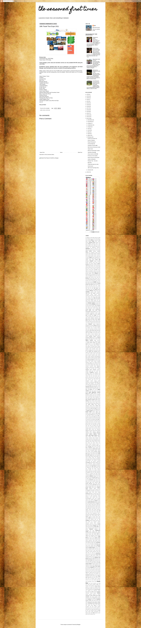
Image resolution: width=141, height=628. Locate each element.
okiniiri (91, 471)
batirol (90, 264)
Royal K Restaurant (92, 142)
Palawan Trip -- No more (93, 160)
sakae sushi (98, 516)
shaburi (91, 525)
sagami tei (91, 516)
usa (92, 591)
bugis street (92, 283)
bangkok (91, 260)
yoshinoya (97, 609)
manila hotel (91, 439)
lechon (98, 420)
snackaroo (98, 532)
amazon (87, 242)
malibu (89, 435)
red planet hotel (95, 508)
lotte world (98, 425)
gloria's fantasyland (89, 350)
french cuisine (92, 342)
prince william (90, 499)
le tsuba (95, 420)
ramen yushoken (92, 505)
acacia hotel (95, 238)
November (90, 121)
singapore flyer (97, 529)
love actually (90, 426)
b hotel (97, 254)
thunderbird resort (89, 574)
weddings (89, 599)
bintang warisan (88, 273)
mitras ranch (94, 455)
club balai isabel (95, 306)
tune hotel (87, 584)
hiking (91, 367)
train (99, 579)
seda (90, 524)
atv (89, 252)
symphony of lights (89, 555)
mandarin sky (97, 437)
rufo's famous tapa (95, 515)
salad (89, 518)
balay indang (91, 259)
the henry (94, 571)
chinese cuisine (91, 303)
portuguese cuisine (96, 495)
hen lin (94, 363)
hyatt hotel (96, 382)
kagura (99, 398)
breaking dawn (88, 280)
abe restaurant (88, 238)
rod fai (95, 511)
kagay (96, 398)
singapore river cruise (90, 530)
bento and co (88, 268)
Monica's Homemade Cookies (94, 150)
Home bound (90, 166)
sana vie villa (97, 519)
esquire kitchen (97, 335)
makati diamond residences (94, 431)
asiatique (94, 251)
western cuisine (88, 600)
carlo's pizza (91, 295)
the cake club (91, 568)
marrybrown (94, 445)
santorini (91, 520)
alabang (89, 241)
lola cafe (89, 425)
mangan (87, 439)
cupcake (87, 316)
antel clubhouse (88, 246)
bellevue (90, 267)
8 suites (91, 237)
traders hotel (96, 579)
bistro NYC (90, 274)
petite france (94, 487)
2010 (88, 172)
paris (90, 482)
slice (90, 532)
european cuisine (92, 336)
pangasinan (91, 479)
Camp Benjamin (96, 81)
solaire (87, 535)
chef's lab (98, 299)
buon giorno (91, 284)
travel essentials (88, 581)
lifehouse (87, 424)
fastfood (98, 337)
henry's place (88, 364)
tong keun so (88, 578)
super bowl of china (91, 550)
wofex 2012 (95, 604)
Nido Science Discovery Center (94, 147)
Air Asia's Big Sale (91, 143)
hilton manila (94, 367)
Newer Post (42, 152)
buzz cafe (95, 285)
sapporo (94, 520)
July (89, 128)
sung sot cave (97, 547)
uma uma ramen (95, 588)
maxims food (98, 447)
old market (94, 471)
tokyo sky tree (92, 577)
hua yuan (98, 379)
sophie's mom (88, 536)
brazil (88, 279)
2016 (88, 109)
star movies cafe (93, 541)
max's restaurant (89, 447)
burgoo (94, 284)
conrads (93, 309)
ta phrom (95, 556)
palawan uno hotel (96, 476)
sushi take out (88, 552)
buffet (95, 282)
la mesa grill (88, 415)
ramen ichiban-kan (97, 504)
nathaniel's (90, 463)
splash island (97, 540)
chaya (92, 299)
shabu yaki (87, 525)
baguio (90, 257)
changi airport (88, 299)
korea (96, 409)
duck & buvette (94, 327)
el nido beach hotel (95, 332)
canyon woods (97, 294)
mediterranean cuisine (96, 448)
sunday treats (91, 547)
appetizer (88, 248)
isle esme (95, 389)
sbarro (89, 521)
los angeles (94, 425)
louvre (87, 426)
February (90, 137)
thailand (92, 567)
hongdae (87, 372)
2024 (88, 96)
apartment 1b (88, 247)
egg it (97, 331)
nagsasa (96, 462)
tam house (97, 558)
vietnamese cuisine (89, 595)
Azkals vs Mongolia (91, 159)
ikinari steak (94, 384)
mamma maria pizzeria (92, 436)
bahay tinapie (91, 258)
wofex (87, 604)
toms (96, 577)
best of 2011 (96, 268)
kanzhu (99, 399)
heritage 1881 (92, 364)
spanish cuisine (97, 537)
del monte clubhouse (90, 322)
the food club (89, 571)
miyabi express (90, 456)
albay (93, 241)
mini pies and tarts (94, 453)
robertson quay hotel (89, 511)
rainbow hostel (90, 504)
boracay (87, 278)
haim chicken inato (89, 358)
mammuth (70, 624)
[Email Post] (52, 108)
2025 (88, 94)
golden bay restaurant (93, 351)
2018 (88, 106)
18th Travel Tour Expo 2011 (93, 167)
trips (87, 583)
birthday (96, 273)
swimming (98, 553)
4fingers (88, 237)
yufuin (99, 610)
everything (98, 336)
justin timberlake (96, 397)
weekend (98, 599)
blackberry (94, 274)
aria (97, 248)
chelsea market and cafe (95, 300)
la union (94, 416)
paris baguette (95, 482)
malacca (91, 432)
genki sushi (96, 347)
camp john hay (89, 293)
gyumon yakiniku (91, 357)
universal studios (97, 589)
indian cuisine (97, 385)
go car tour (95, 350)
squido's (89, 541)
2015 (88, 111)
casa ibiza (98, 295)
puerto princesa (91, 502)
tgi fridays (93, 566)
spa (89, 537)
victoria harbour (93, 593)
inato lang (93, 385)
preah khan (94, 498)
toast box (91, 576)
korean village (95, 411)
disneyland (98, 325)
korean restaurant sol (96, 410)
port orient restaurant (96, 494)
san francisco (91, 519)
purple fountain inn (93, 503)
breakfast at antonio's (96, 279)
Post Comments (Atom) (49, 154)
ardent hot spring (93, 248)
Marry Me (90, 162)
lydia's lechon (91, 429)
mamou (99, 436)
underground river (91, 589)
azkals (87, 254)
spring (87, 541)
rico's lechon (94, 510)
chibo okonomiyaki (97, 301)
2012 (88, 116)
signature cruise (97, 527)
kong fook (93, 409)
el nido (91, 332)
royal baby (88, 513)
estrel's (87, 336)
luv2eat (87, 429)
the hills (97, 571)
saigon (94, 516)
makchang (87, 432)
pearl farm (94, 484)
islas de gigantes (89, 389)
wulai (95, 605)
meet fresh (88, 450)
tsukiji (99, 583)
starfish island (93, 542)
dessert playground (96, 324)
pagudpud (87, 476)
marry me (90, 445)
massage (89, 446)
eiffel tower (87, 332)
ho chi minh (91, 368)
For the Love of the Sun (92, 138)
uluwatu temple (89, 588)
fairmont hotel (94, 337)
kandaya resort (94, 399)
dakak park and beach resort (91, 319)
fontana (91, 341)
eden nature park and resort (95, 330)
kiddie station (92, 405)
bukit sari (96, 283)
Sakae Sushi (90, 148)
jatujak (87, 393)
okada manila (88, 471)
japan (90, 392)
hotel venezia (88, 379)
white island (94, 600)
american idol (97, 242)
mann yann (90, 440)
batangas (87, 264)
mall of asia (94, 435)
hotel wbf (93, 379)
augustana (93, 252)
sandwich (87, 520)
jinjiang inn (96, 393)
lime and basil (91, 424)
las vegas (97, 419)
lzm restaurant (97, 429)
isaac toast (87, 388)
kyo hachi (91, 414)
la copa (96, 414)
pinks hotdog (97, 492)
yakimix (95, 606)
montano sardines (92, 458)
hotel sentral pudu (97, 378)
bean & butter (94, 264)
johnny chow (88, 395)
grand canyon (90, 353)
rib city (90, 510)
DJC (90, 326)
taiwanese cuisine (91, 558)
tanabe (91, 560)
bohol (91, 275)
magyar (99, 430)
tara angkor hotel (91, 561)
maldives (90, 434)
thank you (96, 567)
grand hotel (95, 353)
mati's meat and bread (96, 446)
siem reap (96, 526)
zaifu (91, 612)
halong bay (89, 359)
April (89, 133)
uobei (91, 591)
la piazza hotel (93, 415)
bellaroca (87, 267)
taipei (99, 557)
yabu (93, 606)
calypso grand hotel (96, 290)
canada (94, 293)
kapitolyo (87, 400)
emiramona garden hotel (90, 335)
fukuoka (97, 343)
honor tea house (94, 374)
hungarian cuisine (89, 380)
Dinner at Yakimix (91, 140)
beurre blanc (91, 269)
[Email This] (54, 108)
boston (96, 278)
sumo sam (95, 546)
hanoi (92, 359)
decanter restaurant (95, 321)
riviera (97, 510)
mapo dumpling (94, 440)
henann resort (97, 363)
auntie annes (97, 252)
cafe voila (92, 289)
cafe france (96, 288)
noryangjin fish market (92, 468)
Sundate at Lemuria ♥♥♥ (92, 145)
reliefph (87, 509)
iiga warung (90, 384)
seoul (99, 524)
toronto (87, 579)
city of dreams (97, 305)
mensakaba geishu (93, 450)
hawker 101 (91, 362)
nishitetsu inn (89, 467)
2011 (88, 118)
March (89, 135)
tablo (93, 557)
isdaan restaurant (93, 388)
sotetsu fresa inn (94, 536)
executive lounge (89, 337)
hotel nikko (96, 377)
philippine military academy (94, 488)
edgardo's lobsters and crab (91, 331)
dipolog (95, 325)
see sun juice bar (95, 524)
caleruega (87, 290)
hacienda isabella (97, 357)
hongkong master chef (90, 373)
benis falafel (98, 267)
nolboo (97, 467)
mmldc (95, 456)
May (89, 131)
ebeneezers (88, 330)
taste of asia (96, 561)
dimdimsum (87, 325)
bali (99, 259)
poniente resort (90, 494)
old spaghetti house (89, 472)
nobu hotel (93, 467)
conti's (93, 310)
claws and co (89, 306)
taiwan (87, 558)
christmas (94, 304)
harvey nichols (93, 361)
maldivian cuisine (96, 434)
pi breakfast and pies (94, 490)
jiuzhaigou (87, 394)
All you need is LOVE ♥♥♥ (93, 154)
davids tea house (91, 320)
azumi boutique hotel (92, 254)
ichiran (87, 384)
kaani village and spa (91, 398)
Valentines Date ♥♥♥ (92, 152)
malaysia (94, 432)
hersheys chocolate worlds (91, 366)
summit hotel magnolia (89, 546)
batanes (98, 263)
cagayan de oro (97, 289)
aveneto (87, 253)
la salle (97, 415)
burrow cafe (88, 285)
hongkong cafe (97, 372)
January (89, 169)
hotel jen (92, 377)
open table (95, 473)
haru (89, 361)
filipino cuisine (89, 340)
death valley (90, 321)
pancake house (95, 477)
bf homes (96, 269)
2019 (88, 104)
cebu (95, 298)
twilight (97, 584)
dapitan (99, 319)
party (96, 483)
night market (94, 466)
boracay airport (92, 278)
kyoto (94, 414)
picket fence (91, 492)
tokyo (99, 576)
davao (87, 320)
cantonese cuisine (89, 294)
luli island (95, 426)
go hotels (98, 350)
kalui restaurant (88, 399)
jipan (99, 393)
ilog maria (87, 385)
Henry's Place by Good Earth (93, 157)
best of (92, 268)
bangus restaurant (89, 262)
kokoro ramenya (88, 409)
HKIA (98, 367)
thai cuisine (97, 566)
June (89, 130)
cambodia (88, 291)
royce (90, 515)
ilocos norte (98, 384)
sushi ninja (98, 551)
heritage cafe (98, 364)
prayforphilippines (89, 498)
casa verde (93, 296)
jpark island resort (93, 395)
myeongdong (88, 462)
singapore (91, 529)
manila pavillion (95, 439)
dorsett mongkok (97, 326)
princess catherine (97, 499)
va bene (95, 591)
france (88, 342)
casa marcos (88, 296)
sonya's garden (97, 535)
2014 (88, 113)
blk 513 (97, 274)
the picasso (97, 572)
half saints (94, 358)
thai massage (88, 567)
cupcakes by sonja (92, 316)
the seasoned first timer (68, 9)
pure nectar (88, 503)
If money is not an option (92, 155)
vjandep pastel (97, 596)
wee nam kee (93, 599)
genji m (93, 347)
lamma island (98, 416)
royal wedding (91, 514)
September (90, 125)
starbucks (89, 542)
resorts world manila (92, 509)
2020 (88, 102)
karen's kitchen (91, 400)
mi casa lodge (92, 452)
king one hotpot (93, 408)
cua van (98, 315)
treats (98, 581)
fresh (96, 342)
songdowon (93, 535)
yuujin (89, 612)
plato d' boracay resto (94, 493)
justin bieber (90, 397)
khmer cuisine (91, 404)
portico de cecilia (89, 495)
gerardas (93, 348)
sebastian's (87, 524)
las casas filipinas (93, 419)
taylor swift (93, 562)
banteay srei (88, 263)
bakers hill (96, 258)
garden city (90, 346)
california (91, 290)
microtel (96, 452)
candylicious (98, 293)
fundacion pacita (93, 345)
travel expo (48, 110)
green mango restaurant (90, 356)
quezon (97, 503)
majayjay (87, 431)
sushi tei (93, 552)
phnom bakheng (95, 489)
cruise (95, 315)
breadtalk (91, 279)
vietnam (98, 593)
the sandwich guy (97, 573)
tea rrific (97, 562)
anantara (89, 243)
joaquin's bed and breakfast (95, 394)
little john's (96, 424)
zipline (94, 612)
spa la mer (92, 537)
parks (94, 483)
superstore (94, 551)
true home (91, 583)
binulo (93, 273)
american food (92, 242)
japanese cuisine (96, 392)
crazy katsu (95, 314)
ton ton (99, 577)
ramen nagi (87, 505)
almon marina (97, 241)
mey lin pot (88, 452)
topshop (98, 578)
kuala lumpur (97, 413)
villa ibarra (92, 596)
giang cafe (98, 348)
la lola (99, 414)
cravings (91, 314)
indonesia (88, 387)
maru (97, 445)
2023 (88, 97)
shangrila (94, 525)
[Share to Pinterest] (60, 108)
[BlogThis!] (56, 108)
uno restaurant (94, 590)
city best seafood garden (90, 305)
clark (86, 306)
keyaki (92, 403)
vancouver (87, 593)
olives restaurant (97, 472)
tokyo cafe (88, 577)
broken (99, 280)
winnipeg (90, 602)
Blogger (78, 624)
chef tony (95, 299)
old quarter (98, 471)
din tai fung (92, 325)
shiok (89, 526)
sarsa (97, 520)
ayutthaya (98, 253)
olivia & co (87, 473)
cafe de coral (90, 288)
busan (91, 285)
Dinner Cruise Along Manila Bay (96, 49)
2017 (88, 108)
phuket (88, 490)
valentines (98, 591)
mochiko (89, 457)
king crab (88, 408)
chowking (90, 304)
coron (96, 310)
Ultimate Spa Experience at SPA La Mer (96, 71)
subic (89, 545)
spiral (94, 540)
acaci (92, 238)
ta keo (93, 556)
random (96, 505)
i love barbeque (97, 383)
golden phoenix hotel (94, 352)
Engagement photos (95, 38)
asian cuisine (89, 251)
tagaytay (96, 557)
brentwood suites (94, 280)
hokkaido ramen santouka (91, 369)
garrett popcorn (95, 346)
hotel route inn (90, 378)
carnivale (95, 295)
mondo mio (94, 457)
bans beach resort (96, 262)
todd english (95, 576)
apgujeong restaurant (96, 247)
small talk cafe (94, 532)
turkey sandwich (93, 584)
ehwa (99, 331)
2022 (88, 99)
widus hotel (90, 601)
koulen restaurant (92, 413)
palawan (91, 476)
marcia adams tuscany (94, 441)
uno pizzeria (88, 590)
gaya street (89, 347)
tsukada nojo (95, 583)
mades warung (94, 430)
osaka (90, 474)
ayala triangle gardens (93, 253)
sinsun (90, 531)
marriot (87, 445)
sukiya (95, 545)
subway (92, 545)
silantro (87, 529)
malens (87, 435)
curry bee (96, 316)
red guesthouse (88, 508)
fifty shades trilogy (96, 338)
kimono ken (98, 405)
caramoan (87, 295)
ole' (93, 472)
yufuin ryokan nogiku (89, 611)
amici (86, 243)
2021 (88, 101)
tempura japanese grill (96, 563)
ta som (90, 557)
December (90, 119)
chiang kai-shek (91, 301)
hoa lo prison (97, 368)
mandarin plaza (92, 437)
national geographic (96, 463)
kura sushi (87, 414)
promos (44, 110)
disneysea (87, 326)
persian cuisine (88, 487)
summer (98, 545)
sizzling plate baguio (96, 531)
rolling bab (98, 511)
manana (87, 437)
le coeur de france (90, 420)
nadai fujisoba (92, 462)
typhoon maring (94, 585)
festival (87, 338)
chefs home (88, 300)
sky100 (87, 532)
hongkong (92, 372)
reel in (99, 508)
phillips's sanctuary (89, 489)
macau (87, 430)
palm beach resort (89, 477)
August (89, 126)
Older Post (80, 152)
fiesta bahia (90, 338)
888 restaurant (95, 237)
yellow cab (89, 609)
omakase (91, 473)
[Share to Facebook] (58, 108)
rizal (99, 510)
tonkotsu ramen (94, 578)
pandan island (94, 478)
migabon (89, 453)
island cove (98, 388)
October (89, 123)
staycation (98, 542)
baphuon (95, 263)
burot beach (98, 284)
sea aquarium (94, 521)
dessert (90, 324)
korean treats (89, 411)
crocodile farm (90, 315)
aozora (99, 246)
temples (90, 563)
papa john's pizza (97, 479)
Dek (95, 25)
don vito (92, 326)
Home (61, 152)
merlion (89, 451)
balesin (96, 259)
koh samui (98, 408)
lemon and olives (94, 421)
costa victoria (93, 311)
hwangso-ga (92, 382)
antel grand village (94, 246)
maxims (94, 447)
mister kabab (89, 455)
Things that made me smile (93, 164)
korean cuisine (90, 410)
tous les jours (90, 579)
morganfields (98, 458)
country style (98, 311)
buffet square (88, 283)
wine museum (94, 601)
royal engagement (93, 513)
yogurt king (93, 609)
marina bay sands (91, 442)
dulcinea (98, 327)
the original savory (91, 572)
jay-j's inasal (90, 393)
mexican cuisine (97, 451)
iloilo (90, 385)
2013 (88, 115)
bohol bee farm (94, 275)
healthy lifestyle (90, 363)
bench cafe (94, 267)
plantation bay (88, 493)
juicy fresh (98, 395)
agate (92, 239)
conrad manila (88, 309)
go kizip (87, 351)
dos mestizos (88, 327)
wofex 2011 (90, 604)
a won (99, 237)
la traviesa (90, 416)
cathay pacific (97, 296)
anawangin (93, 243)
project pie (92, 500)
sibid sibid (92, 526)
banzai (92, 263)
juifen (86, 397)
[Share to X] (57, 108)
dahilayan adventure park (95, 317)
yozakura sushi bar (94, 610)
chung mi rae (98, 304)
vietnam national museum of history (93, 594)
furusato (97, 345)
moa (97, 456)
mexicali (92, 451)
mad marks (90, 430)
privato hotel (88, 500)
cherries (87, 301)
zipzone (96, 612)
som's (89, 535)
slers (89, 532)
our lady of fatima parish (96, 474)
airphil (87, 241)
